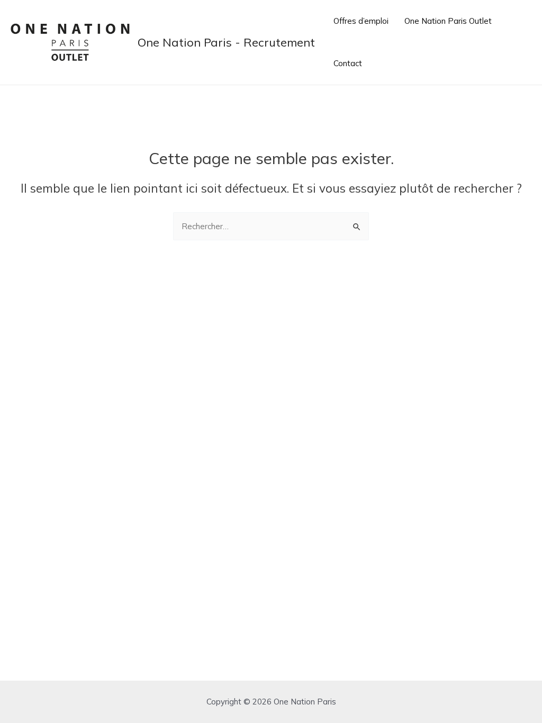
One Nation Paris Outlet (448, 21)
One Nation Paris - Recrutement (226, 42)
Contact (347, 63)
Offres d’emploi (361, 21)
